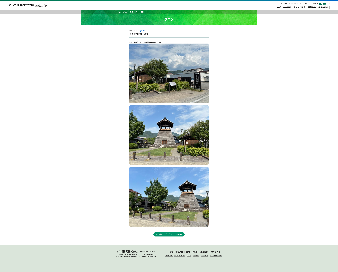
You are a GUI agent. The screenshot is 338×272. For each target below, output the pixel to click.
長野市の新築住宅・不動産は (39, 5)
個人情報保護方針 (216, 255)
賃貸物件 (312, 7)
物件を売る (323, 7)
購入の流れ (284, 3)
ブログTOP (169, 234)
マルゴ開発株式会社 (21, 5)
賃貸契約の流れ (293, 3)
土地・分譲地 (299, 7)
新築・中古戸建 (284, 7)
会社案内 (307, 3)
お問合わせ (315, 3)
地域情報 (142, 31)
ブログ (301, 3)
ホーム (118, 12)
